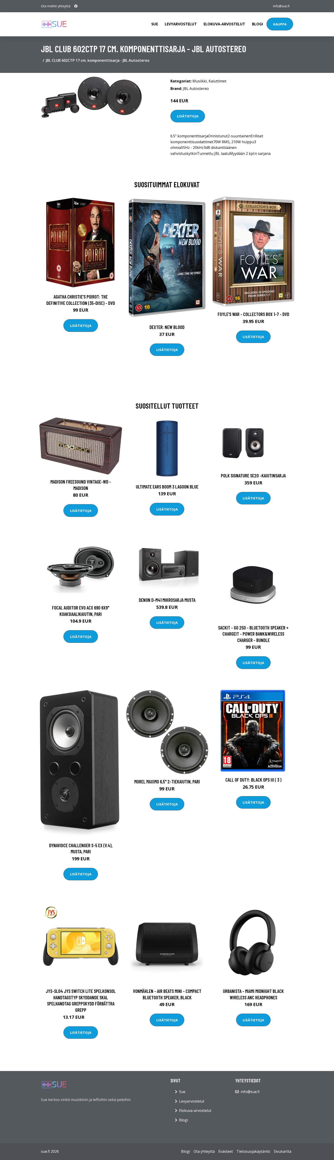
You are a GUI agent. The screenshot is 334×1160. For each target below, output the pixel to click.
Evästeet (225, 1151)
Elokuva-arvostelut (224, 24)
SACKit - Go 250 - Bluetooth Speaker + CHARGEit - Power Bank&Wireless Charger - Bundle (253, 634)
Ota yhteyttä (204, 1151)
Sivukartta (282, 1151)
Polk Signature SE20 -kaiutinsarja (253, 475)
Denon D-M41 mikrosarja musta (167, 600)
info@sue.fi (281, 6)
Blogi (257, 24)
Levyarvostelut (181, 24)
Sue (154, 24)
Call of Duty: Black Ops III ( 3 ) (253, 779)
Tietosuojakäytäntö (253, 1151)
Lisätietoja (187, 116)
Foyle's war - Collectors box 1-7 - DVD (253, 314)
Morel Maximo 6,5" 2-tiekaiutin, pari (167, 781)
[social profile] (75, 6)
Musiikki (199, 81)
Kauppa (280, 24)
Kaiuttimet (217, 81)
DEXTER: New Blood (167, 327)
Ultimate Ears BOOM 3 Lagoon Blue (167, 486)
